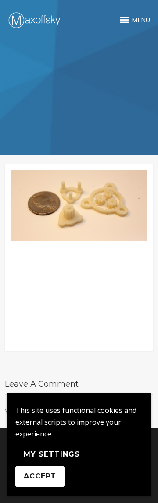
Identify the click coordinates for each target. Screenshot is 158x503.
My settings (52, 454)
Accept (40, 476)
